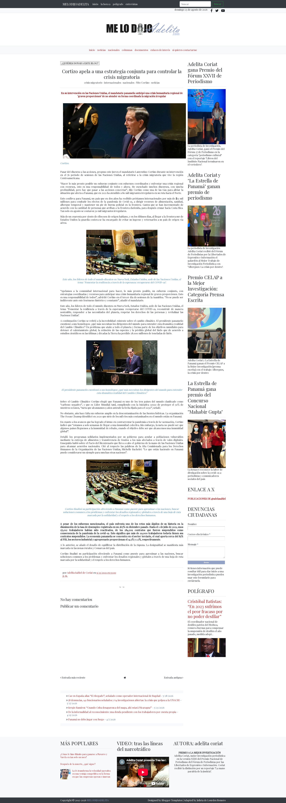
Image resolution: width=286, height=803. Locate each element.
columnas (127, 50)
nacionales (113, 50)
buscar (217, 4)
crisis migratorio (93, 82)
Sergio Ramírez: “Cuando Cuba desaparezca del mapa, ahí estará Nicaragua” (110, 707)
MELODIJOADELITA (76, 4)
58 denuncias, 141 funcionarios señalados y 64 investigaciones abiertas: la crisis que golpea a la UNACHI (124, 700)
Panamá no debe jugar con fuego (86, 719)
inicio (95, 4)
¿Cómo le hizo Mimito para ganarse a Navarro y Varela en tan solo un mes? (83, 756)
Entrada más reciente (73, 677)
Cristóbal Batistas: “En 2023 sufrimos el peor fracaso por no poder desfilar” (205, 608)
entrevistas (131, 4)
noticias (101, 50)
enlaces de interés (160, 50)
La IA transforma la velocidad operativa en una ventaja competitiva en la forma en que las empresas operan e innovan (91, 773)
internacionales (113, 82)
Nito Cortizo (143, 82)
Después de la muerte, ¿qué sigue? (77, 763)
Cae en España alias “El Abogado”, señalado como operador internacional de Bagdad (114, 695)
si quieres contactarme (184, 50)
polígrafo (118, 4)
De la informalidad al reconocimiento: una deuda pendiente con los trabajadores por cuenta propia (122, 711)
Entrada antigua (173, 677)
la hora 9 (105, 4)
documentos (141, 50)
